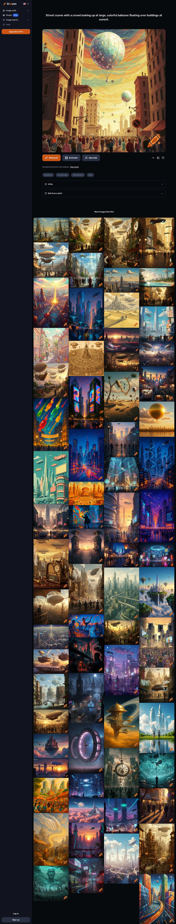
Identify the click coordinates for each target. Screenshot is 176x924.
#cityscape (62, 175)
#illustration (78, 175)
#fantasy (48, 175)
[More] (153, 157)
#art (90, 175)
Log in (16, 913)
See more (74, 167)
